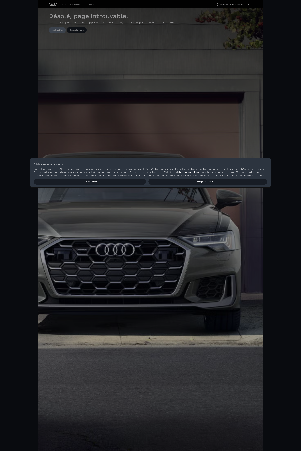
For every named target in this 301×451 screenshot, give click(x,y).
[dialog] (150, 173)
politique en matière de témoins (189, 172)
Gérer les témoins (90, 182)
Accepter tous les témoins (207, 182)
